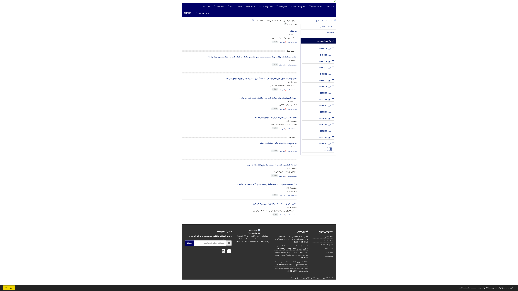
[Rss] (223, 251)
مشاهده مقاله (292, 42)
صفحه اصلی (330, 6)
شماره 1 (327, 150)
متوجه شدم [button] (9, 287)
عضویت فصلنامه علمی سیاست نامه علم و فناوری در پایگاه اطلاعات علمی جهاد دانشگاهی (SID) (291, 239)
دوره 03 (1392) (325, 131)
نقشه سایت (329, 256)
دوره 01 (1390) (325, 144)
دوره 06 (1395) (325, 112)
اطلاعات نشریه (316, 6)
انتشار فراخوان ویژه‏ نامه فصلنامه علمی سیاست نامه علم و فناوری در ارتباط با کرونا (291, 263)
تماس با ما (206, 6)
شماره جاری (329, 32)
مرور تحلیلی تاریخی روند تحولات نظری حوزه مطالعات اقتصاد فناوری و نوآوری (268, 98)
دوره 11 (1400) (325, 80)
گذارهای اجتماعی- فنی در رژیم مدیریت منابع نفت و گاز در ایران (272, 165)
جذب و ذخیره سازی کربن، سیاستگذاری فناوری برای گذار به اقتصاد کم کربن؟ (267, 184)
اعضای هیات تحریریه (298, 6)
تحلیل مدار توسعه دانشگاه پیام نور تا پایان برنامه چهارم (275, 204)
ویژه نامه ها (220, 6)
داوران (239, 6)
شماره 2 (327, 148)
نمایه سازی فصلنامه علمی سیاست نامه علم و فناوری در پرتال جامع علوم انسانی (292, 247)
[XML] (253, 20)
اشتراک (189, 243)
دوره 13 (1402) (325, 68)
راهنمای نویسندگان (265, 6)
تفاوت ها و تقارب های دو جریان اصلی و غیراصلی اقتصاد (275, 117)
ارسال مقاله (250, 6)
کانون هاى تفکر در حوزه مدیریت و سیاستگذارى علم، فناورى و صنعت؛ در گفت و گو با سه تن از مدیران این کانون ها (252, 57)
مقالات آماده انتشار (327, 27)
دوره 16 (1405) (325, 49)
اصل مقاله (278, 42)
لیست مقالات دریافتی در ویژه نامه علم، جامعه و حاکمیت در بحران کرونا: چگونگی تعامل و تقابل (291, 254)
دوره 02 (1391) (325, 137)
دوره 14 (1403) (325, 61)
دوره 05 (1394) (325, 118)
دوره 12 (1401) (325, 74)
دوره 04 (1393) (325, 125)
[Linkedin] (229, 251)
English (188, 13)
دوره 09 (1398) (325, 93)
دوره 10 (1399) (325, 87)
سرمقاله (293, 31)
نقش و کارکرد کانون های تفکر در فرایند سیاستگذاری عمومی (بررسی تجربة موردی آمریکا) (261, 78)
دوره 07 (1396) (325, 106)
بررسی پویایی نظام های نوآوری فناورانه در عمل (278, 143)
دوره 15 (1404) (325, 55)
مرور (231, 6)
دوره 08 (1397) (325, 99)
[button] (458, 288)
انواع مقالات (282, 6)
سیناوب (292, 277)
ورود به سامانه (203, 13)
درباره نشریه (328, 240)
